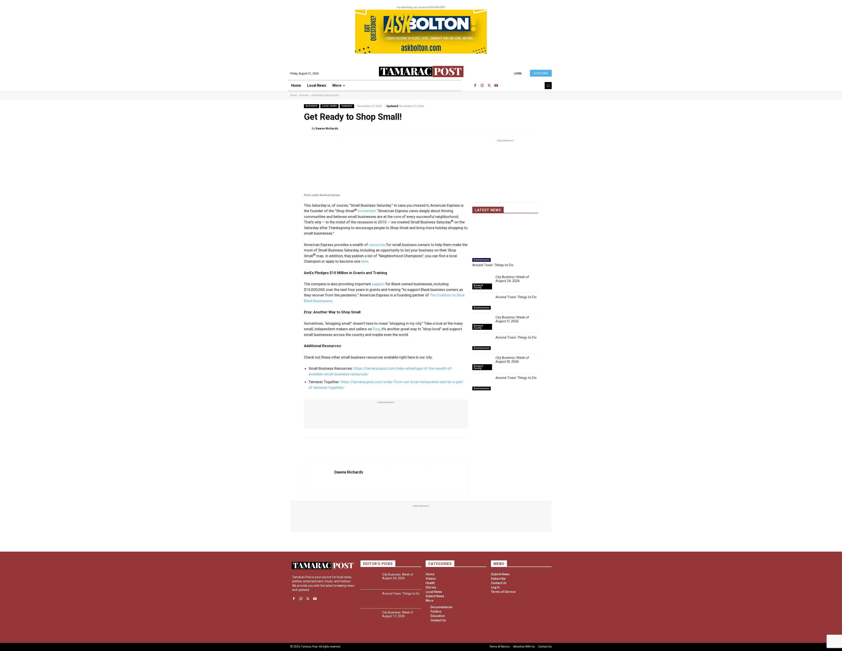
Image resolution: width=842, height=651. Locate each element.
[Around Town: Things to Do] (505, 237)
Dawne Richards (327, 128)
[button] (548, 85)
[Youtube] (496, 85)
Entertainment (481, 259)
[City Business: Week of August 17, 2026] (482, 323)
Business (304, 95)
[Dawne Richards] (308, 128)
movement (367, 211)
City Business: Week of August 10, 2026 (512, 359)
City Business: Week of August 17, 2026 (512, 319)
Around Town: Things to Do (492, 265)
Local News (329, 106)
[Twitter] (489, 85)
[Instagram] (482, 85)
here (364, 261)
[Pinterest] (514, 128)
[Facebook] (475, 85)
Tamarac (346, 106)
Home (293, 95)
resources (377, 244)
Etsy (376, 329)
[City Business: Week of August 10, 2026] (482, 363)
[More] (534, 128)
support (378, 284)
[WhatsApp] (524, 128)
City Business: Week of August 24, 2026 (512, 279)
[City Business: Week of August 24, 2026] (482, 283)
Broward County (478, 286)
